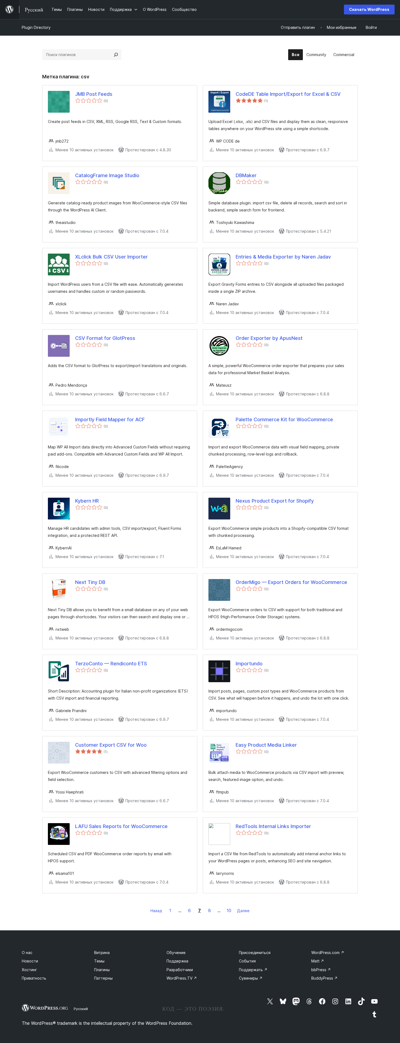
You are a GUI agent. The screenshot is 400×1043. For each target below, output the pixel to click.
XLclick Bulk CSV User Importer (111, 257)
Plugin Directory (36, 27)
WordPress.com (327, 952)
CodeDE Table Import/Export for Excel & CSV (288, 94)
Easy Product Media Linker (266, 745)
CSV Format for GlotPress (105, 338)
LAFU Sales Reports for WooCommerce (121, 826)
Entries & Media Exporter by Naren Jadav (283, 257)
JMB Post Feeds (93, 94)
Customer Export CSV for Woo (111, 745)
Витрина (102, 952)
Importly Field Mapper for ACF (110, 419)
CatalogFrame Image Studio (107, 175)
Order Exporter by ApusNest (269, 338)
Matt (317, 961)
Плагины (102, 969)
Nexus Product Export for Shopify (275, 501)
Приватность (34, 978)
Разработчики (180, 969)
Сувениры (251, 978)
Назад (156, 910)
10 (229, 910)
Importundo (249, 663)
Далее (243, 910)
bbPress (321, 969)
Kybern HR (87, 501)
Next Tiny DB (90, 582)
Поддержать (253, 969)
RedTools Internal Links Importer (273, 826)
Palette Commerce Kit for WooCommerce (284, 419)
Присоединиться (254, 952)
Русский (81, 1009)
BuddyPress (324, 978)
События (247, 961)
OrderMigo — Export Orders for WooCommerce (291, 582)
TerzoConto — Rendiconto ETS (111, 663)
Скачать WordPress (369, 9)
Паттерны (103, 978)
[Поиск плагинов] (115, 54)
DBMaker (246, 175)
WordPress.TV (182, 978)
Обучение (176, 952)
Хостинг (29, 969)
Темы (99, 961)
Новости (30, 961)
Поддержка (177, 961)
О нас (27, 952)
